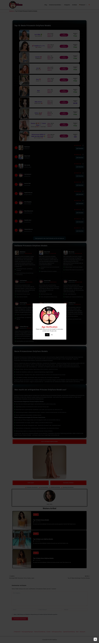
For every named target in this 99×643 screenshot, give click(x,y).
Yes (47, 334)
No (52, 334)
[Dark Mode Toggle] (95, 639)
